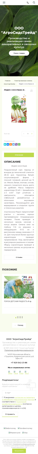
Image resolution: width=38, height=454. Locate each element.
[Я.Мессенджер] (5, 144)
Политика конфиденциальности (19, 350)
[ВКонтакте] (8, 144)
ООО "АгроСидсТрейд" (19, 30)
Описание (19, 155)
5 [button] (22, 317)
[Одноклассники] (10, 144)
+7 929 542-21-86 (19, 363)
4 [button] (20, 317)
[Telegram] (13, 144)
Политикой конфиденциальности (14, 403)
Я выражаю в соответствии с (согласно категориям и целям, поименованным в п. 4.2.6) (19, 402)
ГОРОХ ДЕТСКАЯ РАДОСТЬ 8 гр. (18, 301)
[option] (19, 294)
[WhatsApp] (19, 144)
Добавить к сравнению (31, 90)
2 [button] (17, 317)
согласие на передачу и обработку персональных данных (18, 398)
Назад (20, 325)
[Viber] (16, 144)
